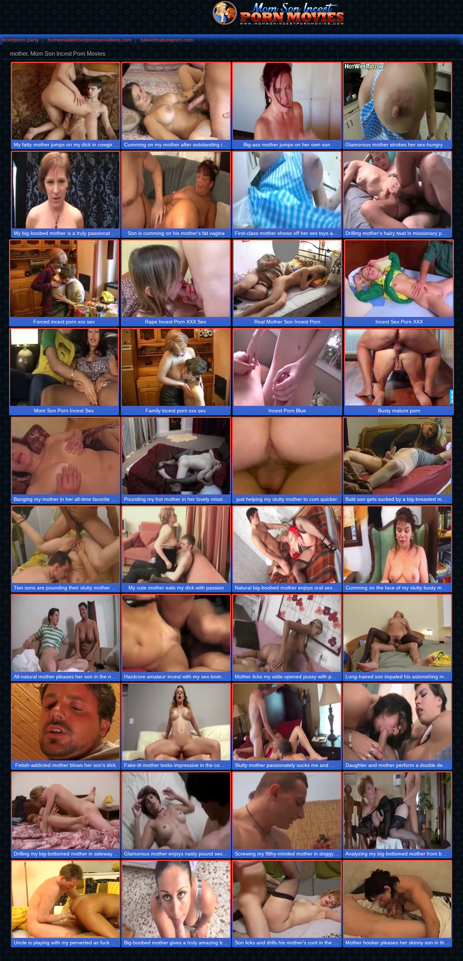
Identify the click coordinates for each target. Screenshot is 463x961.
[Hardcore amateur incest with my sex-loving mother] (176, 633)
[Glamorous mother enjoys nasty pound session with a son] (176, 810)
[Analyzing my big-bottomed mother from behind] (397, 810)
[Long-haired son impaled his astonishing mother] (397, 633)
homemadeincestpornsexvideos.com (90, 40)
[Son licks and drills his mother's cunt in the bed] (287, 899)
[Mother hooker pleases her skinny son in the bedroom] (397, 899)
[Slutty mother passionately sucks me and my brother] (287, 722)
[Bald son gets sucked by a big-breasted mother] (397, 456)
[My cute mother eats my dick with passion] (176, 544)
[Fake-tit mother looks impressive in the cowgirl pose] (176, 722)
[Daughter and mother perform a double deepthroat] (397, 722)
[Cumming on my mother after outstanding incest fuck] (176, 101)
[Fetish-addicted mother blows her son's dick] (66, 722)
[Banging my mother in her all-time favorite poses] (66, 456)
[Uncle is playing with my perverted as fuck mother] (66, 899)
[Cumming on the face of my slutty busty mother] (397, 544)
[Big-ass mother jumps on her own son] (287, 101)
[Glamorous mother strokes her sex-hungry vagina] (397, 101)
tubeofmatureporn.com (167, 40)
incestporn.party (20, 40)
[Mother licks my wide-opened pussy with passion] (287, 633)
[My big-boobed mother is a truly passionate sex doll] (66, 190)
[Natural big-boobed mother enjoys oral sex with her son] (287, 544)
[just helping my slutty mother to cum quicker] (287, 456)
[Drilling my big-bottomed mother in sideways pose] (66, 810)
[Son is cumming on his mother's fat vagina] (176, 190)
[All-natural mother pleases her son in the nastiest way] (66, 633)
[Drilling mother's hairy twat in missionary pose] (397, 190)
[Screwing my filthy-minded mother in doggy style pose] (287, 810)
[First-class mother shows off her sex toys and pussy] (287, 190)
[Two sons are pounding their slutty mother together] (66, 544)
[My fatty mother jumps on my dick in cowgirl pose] (66, 101)
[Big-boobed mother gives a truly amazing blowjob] (176, 899)
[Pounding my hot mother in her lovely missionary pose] (176, 456)
